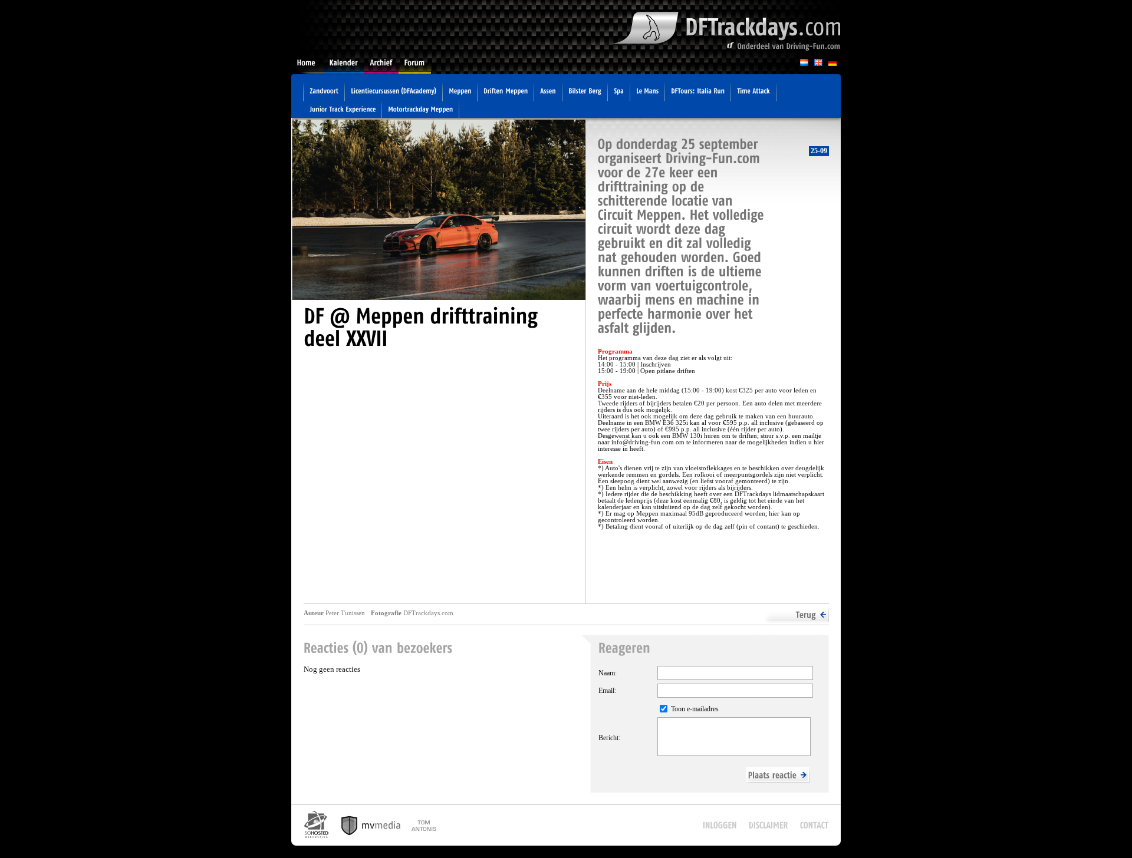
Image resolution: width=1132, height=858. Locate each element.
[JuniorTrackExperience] (342, 111)
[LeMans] (647, 92)
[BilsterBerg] (584, 92)
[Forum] (415, 66)
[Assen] (548, 92)
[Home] (307, 66)
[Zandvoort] (324, 92)
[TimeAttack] (753, 92)
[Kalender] (344, 66)
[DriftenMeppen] (506, 92)
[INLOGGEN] (720, 825)
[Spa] (619, 92)
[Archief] (381, 66)
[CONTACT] (814, 825)
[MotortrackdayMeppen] (420, 111)
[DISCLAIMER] (768, 825)
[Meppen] (460, 92)
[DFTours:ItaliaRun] (697, 92)
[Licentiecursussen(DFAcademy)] (393, 92)
